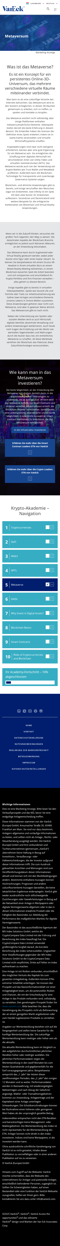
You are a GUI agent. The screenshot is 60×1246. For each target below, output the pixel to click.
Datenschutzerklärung (29, 738)
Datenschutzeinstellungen (29, 769)
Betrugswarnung (29, 756)
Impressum (28, 762)
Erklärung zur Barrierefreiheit (29, 750)
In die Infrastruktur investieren (30, 429)
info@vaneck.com (45, 1198)
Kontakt (29, 731)
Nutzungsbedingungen (29, 744)
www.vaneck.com (11, 1006)
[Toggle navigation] (55, 9)
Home (29, 725)
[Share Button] (48, 8)
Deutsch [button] (50, 3)
